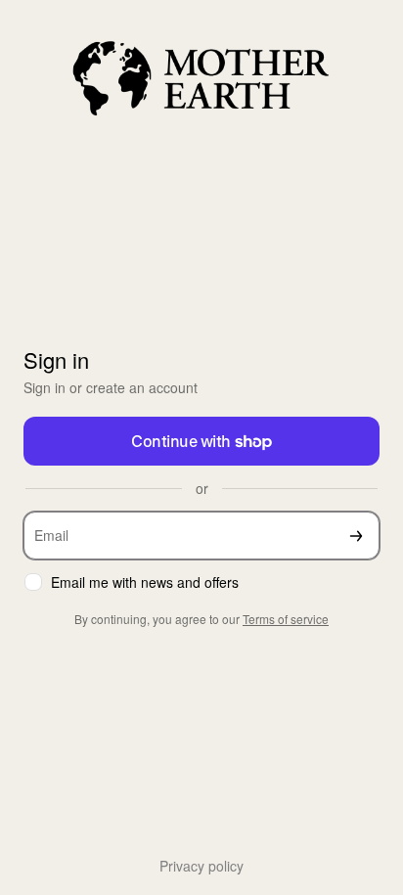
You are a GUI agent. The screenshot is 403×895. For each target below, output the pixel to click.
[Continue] (356, 535)
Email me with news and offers (145, 582)
